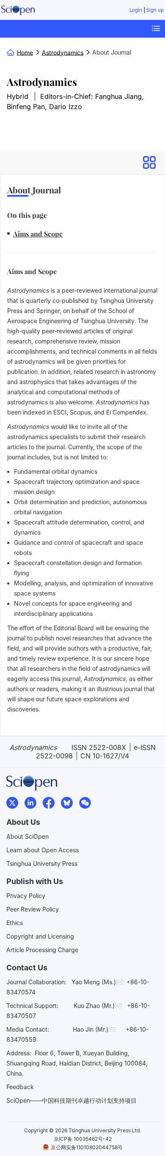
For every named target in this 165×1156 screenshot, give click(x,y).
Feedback (20, 1086)
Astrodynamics (42, 81)
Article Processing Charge (42, 949)
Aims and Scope (38, 233)
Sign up (155, 10)
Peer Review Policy (32, 909)
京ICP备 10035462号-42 (83, 1139)
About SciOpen (27, 836)
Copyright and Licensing (40, 936)
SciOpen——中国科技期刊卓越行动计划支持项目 (71, 1100)
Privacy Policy (25, 895)
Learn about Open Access (42, 850)
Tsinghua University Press (41, 863)
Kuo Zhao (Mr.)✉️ (98, 1005)
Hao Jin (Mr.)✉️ (94, 1029)
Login (135, 10)
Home (25, 52)
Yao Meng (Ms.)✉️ (97, 982)
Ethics (14, 922)
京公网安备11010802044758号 (87, 1147)
